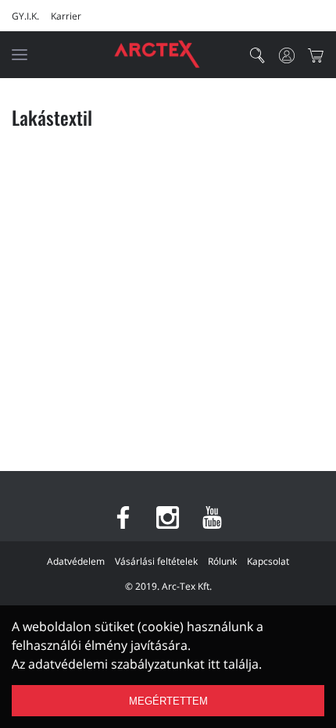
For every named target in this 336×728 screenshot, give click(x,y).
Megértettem (168, 701)
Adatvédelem (76, 561)
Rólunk (222, 561)
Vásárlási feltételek (156, 561)
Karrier (66, 16)
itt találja (233, 664)
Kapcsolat (268, 561)
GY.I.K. (25, 16)
